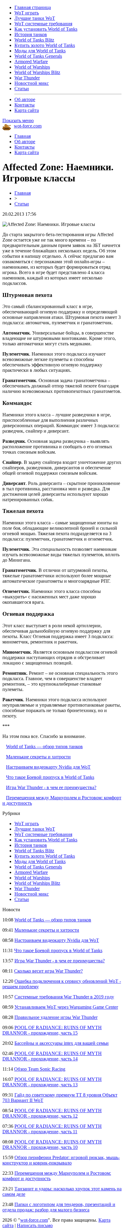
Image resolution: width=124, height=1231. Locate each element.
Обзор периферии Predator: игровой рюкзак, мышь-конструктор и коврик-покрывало (61, 1160)
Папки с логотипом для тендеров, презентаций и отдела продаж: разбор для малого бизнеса (58, 1207)
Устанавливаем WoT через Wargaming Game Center (66, 1007)
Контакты (24, 104)
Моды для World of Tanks (40, 50)
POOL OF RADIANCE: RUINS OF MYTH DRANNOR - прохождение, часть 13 (52, 1082)
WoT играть (26, 12)
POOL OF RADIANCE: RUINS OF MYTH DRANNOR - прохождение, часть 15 (52, 1030)
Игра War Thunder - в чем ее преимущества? (51, 787)
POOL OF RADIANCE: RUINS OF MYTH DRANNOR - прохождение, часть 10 (52, 1144)
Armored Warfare (31, 61)
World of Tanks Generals (38, 56)
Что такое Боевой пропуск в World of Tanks (50, 777)
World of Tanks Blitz (34, 39)
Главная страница (32, 7)
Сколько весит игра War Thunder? (48, 970)
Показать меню (18, 120)
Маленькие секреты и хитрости (38, 756)
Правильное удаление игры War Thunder (56, 1017)
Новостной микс (31, 83)
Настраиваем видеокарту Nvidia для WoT (48, 767)
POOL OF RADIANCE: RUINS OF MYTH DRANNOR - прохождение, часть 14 (52, 1056)
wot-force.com (28, 125)
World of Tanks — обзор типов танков (44, 746)
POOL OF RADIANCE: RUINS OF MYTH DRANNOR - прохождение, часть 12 (52, 1113)
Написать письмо (35, 1225)
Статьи (21, 88)
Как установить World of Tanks (45, 29)
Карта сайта (26, 110)
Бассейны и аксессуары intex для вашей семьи (61, 1043)
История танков (30, 34)
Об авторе (24, 99)
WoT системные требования (43, 23)
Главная (22, 136)
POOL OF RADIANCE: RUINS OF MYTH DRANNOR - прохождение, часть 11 (52, 1129)
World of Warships (32, 66)
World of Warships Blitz (37, 72)
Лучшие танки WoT (34, 18)
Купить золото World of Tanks (44, 45)
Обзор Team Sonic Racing (39, 1069)
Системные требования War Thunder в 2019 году (64, 996)
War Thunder (27, 77)
